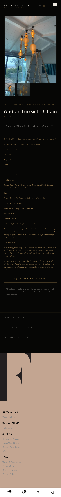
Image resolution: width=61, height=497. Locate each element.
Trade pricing (12, 302)
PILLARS (18, 104)
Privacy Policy (9, 466)
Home (7, 104)
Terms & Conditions (11, 462)
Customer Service (11, 439)
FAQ (4, 451)
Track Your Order (10, 443)
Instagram (7, 428)
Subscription (8, 416)
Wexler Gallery (36, 144)
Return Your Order (11, 447)
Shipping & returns (35, 302)
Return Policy (8, 474)
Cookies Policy (9, 470)
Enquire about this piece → (30, 279)
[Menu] (54, 6)
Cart (41, 6)
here (15, 149)
